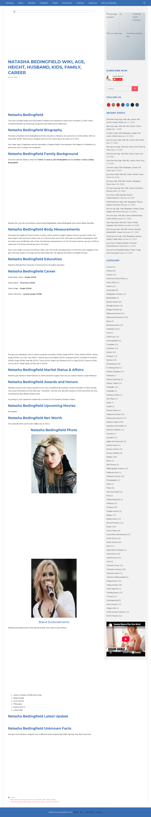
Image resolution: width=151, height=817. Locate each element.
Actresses (10, 3)
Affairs (109, 271)
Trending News (112, 592)
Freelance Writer (113, 395)
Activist (109, 267)
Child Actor (110, 337)
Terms (81, 812)
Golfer (108, 402)
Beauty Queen (112, 302)
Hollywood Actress (114, 418)
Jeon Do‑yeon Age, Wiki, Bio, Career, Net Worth (125, 140)
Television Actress (113, 569)
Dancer (109, 352)
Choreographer (112, 340)
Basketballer (111, 298)
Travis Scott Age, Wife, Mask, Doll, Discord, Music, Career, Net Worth (35, 802)
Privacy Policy (89, 812)
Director (109, 360)
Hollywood (93, 3)
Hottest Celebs (112, 422)
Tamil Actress (111, 558)
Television (31, 3)
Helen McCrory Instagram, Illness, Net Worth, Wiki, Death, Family (33, 799)
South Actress (112, 542)
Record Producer (113, 523)
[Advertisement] (54, 97)
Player (109, 488)
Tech (108, 561)
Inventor (109, 434)
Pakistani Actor (112, 472)
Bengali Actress (112, 306)
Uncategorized (112, 600)
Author (109, 286)
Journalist (110, 437)
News (108, 461)
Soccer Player (111, 530)
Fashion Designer (113, 371)
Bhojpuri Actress (112, 309)
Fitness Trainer (112, 383)
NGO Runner (111, 464)
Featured (110, 375)
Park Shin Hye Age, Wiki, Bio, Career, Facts (123, 160)
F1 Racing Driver (113, 368)
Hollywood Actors (113, 414)
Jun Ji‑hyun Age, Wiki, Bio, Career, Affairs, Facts (124, 174)
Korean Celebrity (113, 453)
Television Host (112, 573)
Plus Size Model (112, 492)
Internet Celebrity (113, 430)
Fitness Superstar (113, 379)
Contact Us (98, 812)
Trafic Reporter (112, 589)
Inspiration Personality (115, 426)
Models (109, 457)
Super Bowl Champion (115, 550)
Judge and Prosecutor (114, 441)
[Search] (135, 88)
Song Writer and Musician (116, 534)
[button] (144, 3)
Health (55, 3)
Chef (108, 333)
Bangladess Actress (114, 294)
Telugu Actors (111, 581)
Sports (109, 546)
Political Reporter (113, 499)
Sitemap (75, 812)
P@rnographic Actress (115, 468)
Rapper (109, 515)
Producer (110, 507)
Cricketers (80, 3)
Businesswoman (112, 325)
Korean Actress (112, 449)
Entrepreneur (111, 364)
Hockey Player (112, 410)
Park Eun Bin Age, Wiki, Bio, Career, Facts (122, 154)
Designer (110, 356)
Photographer (111, 480)
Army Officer (111, 282)
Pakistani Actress (113, 476)
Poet (108, 496)
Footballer (110, 387)
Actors (20, 3)
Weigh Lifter (111, 608)
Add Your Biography (109, 3)
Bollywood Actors (113, 313)
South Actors (67, 3)
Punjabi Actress (112, 511)
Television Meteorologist (116, 577)
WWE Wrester (112, 616)
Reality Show (111, 519)
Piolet (108, 484)
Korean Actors (112, 445)
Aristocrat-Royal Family (115, 278)
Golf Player (110, 399)
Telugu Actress (112, 585)
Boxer (108, 321)
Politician (110, 503)
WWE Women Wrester (115, 612)
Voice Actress (111, 604)
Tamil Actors (111, 554)
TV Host (109, 596)
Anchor (109, 274)
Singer (13, 797)
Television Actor (112, 565)
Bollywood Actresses (114, 317)
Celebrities (44, 3)
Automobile (110, 290)
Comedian (110, 344)
